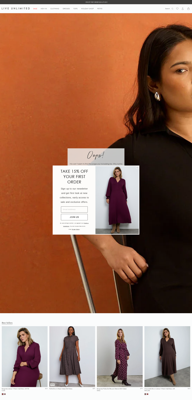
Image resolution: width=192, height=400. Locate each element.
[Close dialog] (137, 167)
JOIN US (74, 217)
